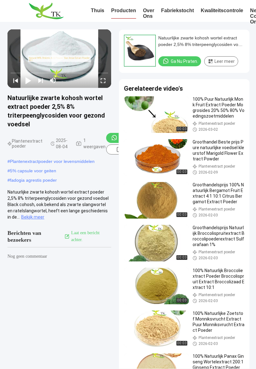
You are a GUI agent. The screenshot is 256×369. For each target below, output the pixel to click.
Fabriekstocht (177, 10)
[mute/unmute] (53, 80)
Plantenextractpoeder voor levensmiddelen (52, 161)
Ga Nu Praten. (184, 61)
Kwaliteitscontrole (222, 10)
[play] (59, 58)
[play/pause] (28, 80)
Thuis (97, 10)
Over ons (148, 13)
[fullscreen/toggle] (103, 80)
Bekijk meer (32, 217)
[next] (40, 80)
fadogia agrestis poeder (33, 180)
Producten (123, 10)
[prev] (15, 80)
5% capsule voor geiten (33, 170)
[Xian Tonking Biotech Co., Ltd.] (46, 11)
